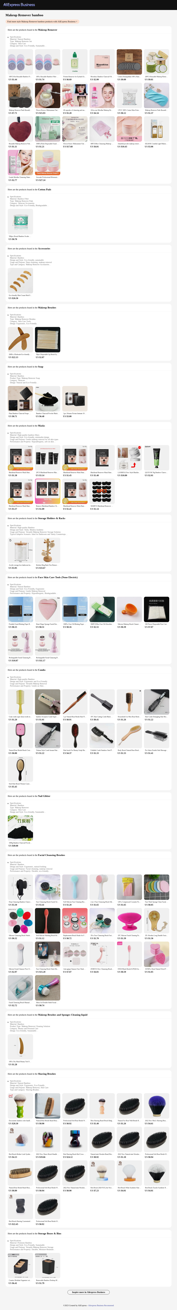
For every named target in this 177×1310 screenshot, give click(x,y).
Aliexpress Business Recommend (101, 1305)
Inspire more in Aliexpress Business (88, 1292)
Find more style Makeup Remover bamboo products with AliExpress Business (41, 21)
